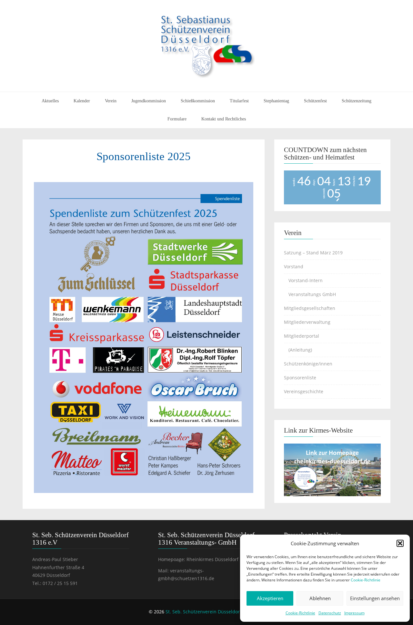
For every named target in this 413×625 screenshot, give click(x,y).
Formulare (176, 119)
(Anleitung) (300, 350)
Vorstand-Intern (305, 280)
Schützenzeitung (356, 100)
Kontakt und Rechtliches (223, 119)
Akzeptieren (270, 598)
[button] (400, 543)
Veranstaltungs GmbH (312, 294)
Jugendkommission (148, 100)
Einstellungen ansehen (375, 598)
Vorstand (293, 266)
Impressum (354, 613)
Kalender (82, 100)
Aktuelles (50, 100)
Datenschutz (329, 613)
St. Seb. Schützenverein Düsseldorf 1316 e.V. (214, 612)
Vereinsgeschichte (303, 391)
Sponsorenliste (300, 377)
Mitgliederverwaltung (307, 322)
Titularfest (239, 100)
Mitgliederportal (301, 336)
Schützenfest (315, 100)
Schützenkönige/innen (308, 364)
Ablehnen (320, 598)
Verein (110, 100)
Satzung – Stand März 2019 (313, 253)
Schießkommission (198, 100)
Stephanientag (276, 100)
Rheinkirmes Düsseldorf (212, 559)
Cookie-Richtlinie (365, 580)
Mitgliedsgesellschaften (309, 308)
